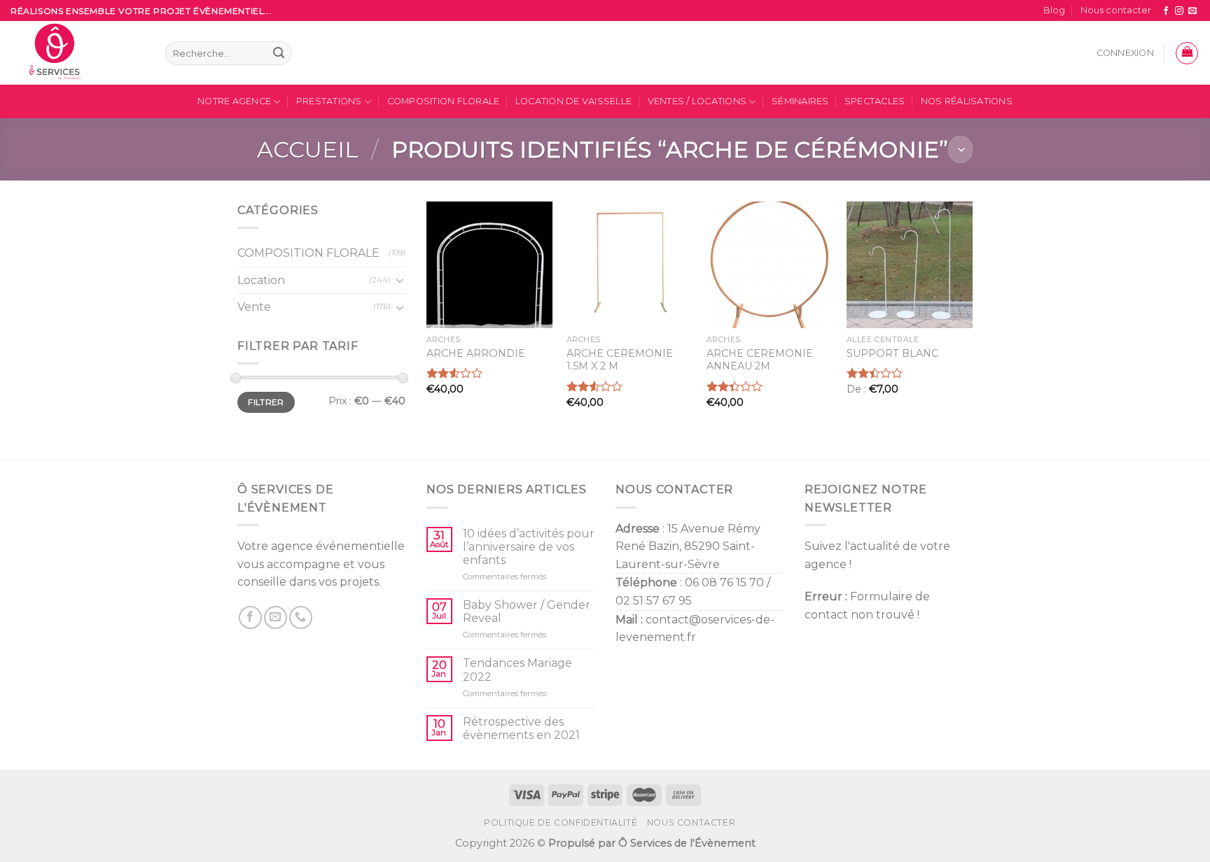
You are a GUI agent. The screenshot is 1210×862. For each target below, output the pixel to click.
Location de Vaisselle (573, 101)
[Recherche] (279, 53)
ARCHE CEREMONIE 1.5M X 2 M (619, 360)
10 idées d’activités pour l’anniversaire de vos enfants (528, 547)
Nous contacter (1115, 10)
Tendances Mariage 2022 (517, 669)
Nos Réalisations (967, 101)
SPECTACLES (874, 101)
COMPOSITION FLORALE (443, 101)
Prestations (329, 101)
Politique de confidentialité (560, 822)
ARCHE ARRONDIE (475, 353)
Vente (254, 307)
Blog (1054, 10)
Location (261, 280)
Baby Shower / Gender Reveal (526, 611)
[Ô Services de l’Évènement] (77, 53)
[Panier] (1187, 53)
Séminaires (800, 101)
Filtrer (266, 402)
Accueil (308, 149)
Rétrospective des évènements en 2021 (521, 728)
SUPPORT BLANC (892, 353)
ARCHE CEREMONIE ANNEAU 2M (760, 360)
